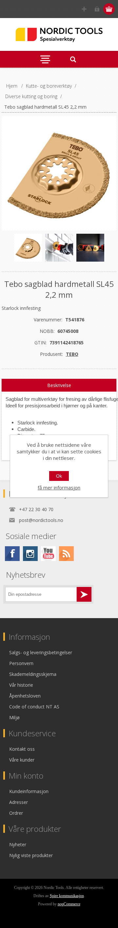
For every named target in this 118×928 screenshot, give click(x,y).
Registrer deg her (84, 9)
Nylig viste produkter (31, 855)
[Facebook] (12, 553)
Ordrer (16, 813)
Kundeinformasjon (29, 791)
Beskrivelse (59, 385)
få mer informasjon (59, 487)
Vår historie (21, 685)
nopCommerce (69, 904)
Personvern (21, 663)
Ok (59, 476)
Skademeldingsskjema (32, 674)
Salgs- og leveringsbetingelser (40, 652)
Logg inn (97, 9)
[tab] (59, 385)
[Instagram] (30, 553)
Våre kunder (21, 760)
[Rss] (66, 553)
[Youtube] (48, 553)
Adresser (18, 802)
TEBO (72, 354)
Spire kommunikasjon (67, 896)
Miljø (14, 717)
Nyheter (17, 844)
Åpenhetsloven (25, 696)
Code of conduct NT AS (34, 706)
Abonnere (84, 594)
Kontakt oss (22, 749)
